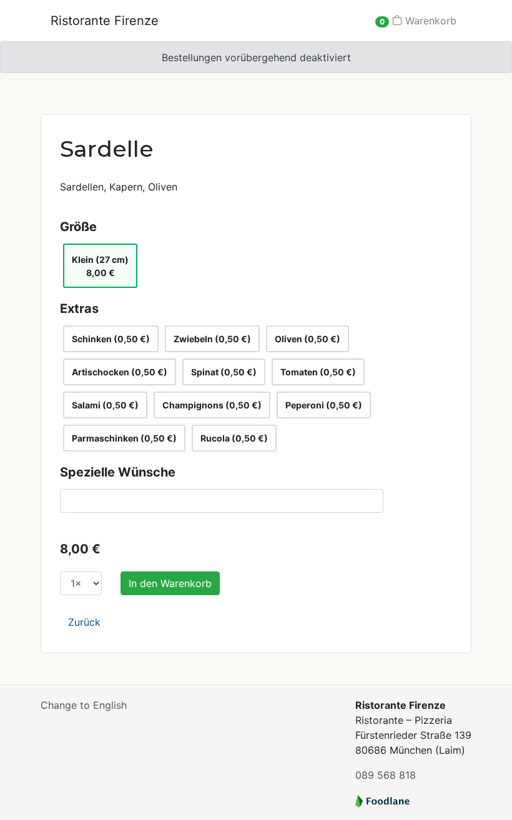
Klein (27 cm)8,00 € (100, 266)
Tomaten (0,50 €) (318, 372)
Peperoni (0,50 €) (323, 405)
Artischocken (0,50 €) (119, 372)
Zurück (84, 622)
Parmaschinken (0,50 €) (124, 438)
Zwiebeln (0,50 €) (212, 338)
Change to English (84, 705)
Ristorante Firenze (105, 20)
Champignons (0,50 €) (212, 405)
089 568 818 (385, 775)
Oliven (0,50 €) (307, 338)
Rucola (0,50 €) (234, 438)
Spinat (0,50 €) (224, 372)
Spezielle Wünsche (117, 472)
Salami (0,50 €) (105, 405)
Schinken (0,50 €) (111, 338)
